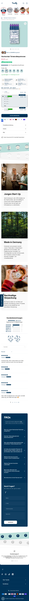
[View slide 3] (15, 561)
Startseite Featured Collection (10, 17)
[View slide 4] (17, 561)
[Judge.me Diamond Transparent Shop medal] (17, 338)
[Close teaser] (3, 294)
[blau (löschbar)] (2, 71)
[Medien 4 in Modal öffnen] (25, 23)
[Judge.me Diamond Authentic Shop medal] (10, 338)
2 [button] (12, 402)
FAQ (21, 421)
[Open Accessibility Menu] (3, 598)
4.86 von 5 (18, 320)
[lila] (6, 71)
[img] (4, 355)
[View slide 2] (14, 561)
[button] (4, 65)
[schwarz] (21, 71)
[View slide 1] (12, 561)
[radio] (14, 92)
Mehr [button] (5, 105)
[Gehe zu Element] (10, 49)
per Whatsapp (8, 555)
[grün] (14, 71)
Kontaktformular (8, 556)
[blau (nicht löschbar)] (10, 71)
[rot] (17, 71)
